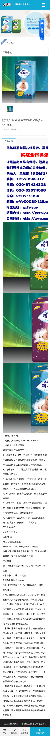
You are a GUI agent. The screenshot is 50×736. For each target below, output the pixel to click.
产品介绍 (9, 141)
